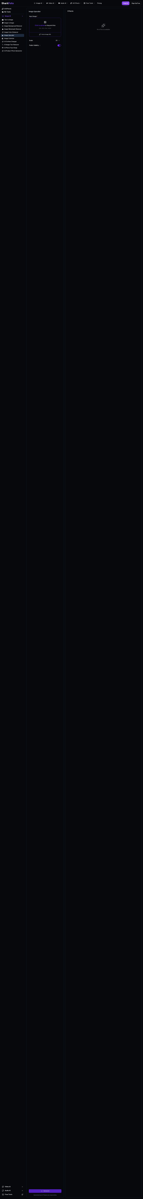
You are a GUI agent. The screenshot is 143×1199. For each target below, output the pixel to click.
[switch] (59, 45)
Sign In (125, 3)
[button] (12, 16)
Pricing (99, 3)
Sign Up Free (136, 3)
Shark (8, 3)
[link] (12, 1194)
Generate (46, 1191)
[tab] (70, 11)
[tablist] (70, 11)
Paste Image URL (46, 34)
